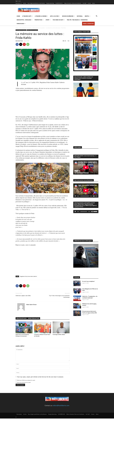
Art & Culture (54, 16)
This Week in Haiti (58, 20)
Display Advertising (50, 3)
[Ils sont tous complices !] (77, 283)
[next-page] (19, 339)
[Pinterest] (24, 44)
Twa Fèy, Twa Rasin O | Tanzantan (77, 20)
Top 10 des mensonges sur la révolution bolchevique (59, 296)
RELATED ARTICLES (21, 318)
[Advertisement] (70, 10)
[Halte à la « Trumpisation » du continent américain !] (77, 298)
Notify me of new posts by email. (24, 382)
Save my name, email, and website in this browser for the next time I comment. (40, 377)
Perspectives (38, 20)
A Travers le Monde (41, 16)
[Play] (75, 196)
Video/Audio (20, 23)
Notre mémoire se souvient (39, 27)
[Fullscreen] (96, 196)
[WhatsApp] (27, 44)
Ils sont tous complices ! (88, 281)
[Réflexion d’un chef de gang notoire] (77, 305)
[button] (96, 16)
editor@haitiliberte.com (61, 405)
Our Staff (84, 3)
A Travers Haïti (26, 16)
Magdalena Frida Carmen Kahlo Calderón (28, 276)
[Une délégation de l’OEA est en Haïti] (77, 291)
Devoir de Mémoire (67, 16)
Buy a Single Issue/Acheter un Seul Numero (36, 3)
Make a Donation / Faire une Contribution (72, 3)
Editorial (80, 16)
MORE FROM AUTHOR (33, 318)
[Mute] (94, 196)
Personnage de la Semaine (25, 27)
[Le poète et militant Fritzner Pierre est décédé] (42, 327)
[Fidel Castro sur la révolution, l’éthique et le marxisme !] (24, 327)
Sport (47, 20)
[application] (85, 190)
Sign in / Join (18, 1)
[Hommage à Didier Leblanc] (61, 327)
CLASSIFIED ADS (58, 3)
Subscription (18, 3)
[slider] (95, 211)
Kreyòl (87, 16)
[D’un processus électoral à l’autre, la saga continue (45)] (77, 313)
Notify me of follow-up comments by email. (26, 380)
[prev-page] (17, 339)
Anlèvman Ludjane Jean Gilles (23, 295)
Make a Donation (88, 23)
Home (18, 16)
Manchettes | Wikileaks (24, 20)
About (93, 3)
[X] (20, 44)
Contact (89, 3)
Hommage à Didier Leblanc (59, 334)
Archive (24, 3)
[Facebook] (17, 44)
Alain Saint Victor (19, 40)
